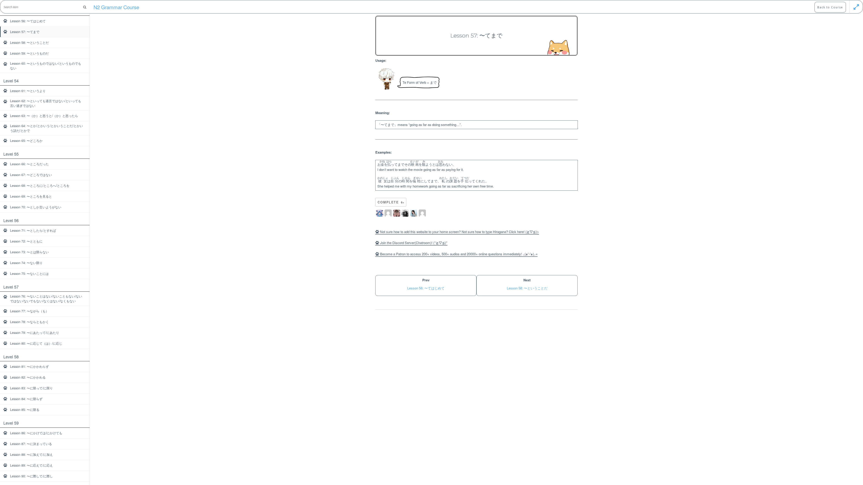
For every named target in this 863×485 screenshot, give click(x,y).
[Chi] (413, 213)
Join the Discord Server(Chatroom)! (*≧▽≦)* (413, 242)
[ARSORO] (388, 213)
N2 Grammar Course (116, 7)
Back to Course (830, 7)
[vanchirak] (422, 213)
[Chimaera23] (379, 213)
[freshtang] (405, 213)
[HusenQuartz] (396, 213)
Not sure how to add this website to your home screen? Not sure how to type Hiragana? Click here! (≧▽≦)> (459, 231)
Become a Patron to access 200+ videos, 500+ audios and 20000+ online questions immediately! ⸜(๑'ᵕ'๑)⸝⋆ (458, 253)
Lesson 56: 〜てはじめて (426, 288)
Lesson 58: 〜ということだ (527, 288)
